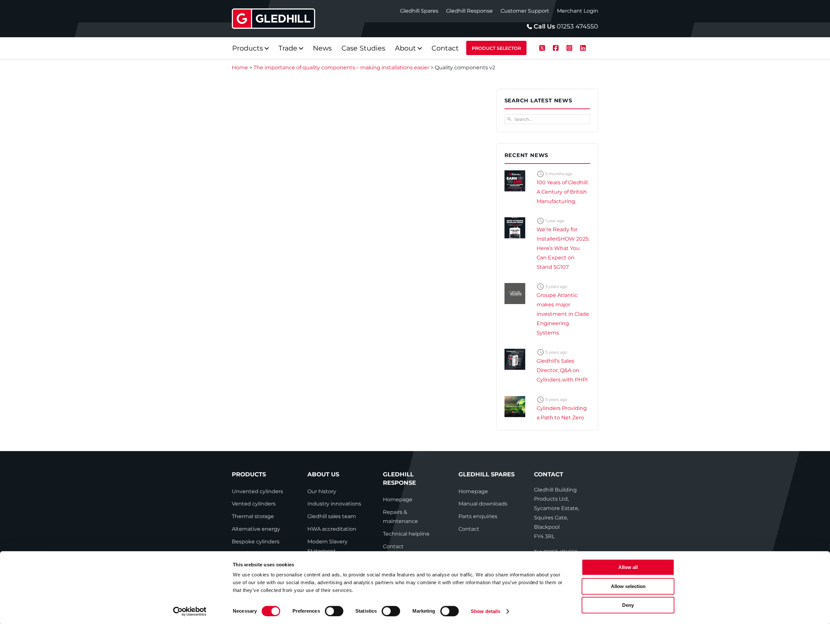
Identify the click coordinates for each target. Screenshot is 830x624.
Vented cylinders (254, 504)
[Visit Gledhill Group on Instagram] (570, 47)
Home (240, 67)
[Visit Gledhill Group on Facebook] (556, 47)
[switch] (334, 611)
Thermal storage (253, 516)
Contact (393, 546)
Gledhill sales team (331, 516)
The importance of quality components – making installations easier (341, 67)
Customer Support (525, 11)
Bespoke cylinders (255, 542)
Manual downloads (482, 504)
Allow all (628, 567)
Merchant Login (577, 11)
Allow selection (628, 586)
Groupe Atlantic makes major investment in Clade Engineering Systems (563, 313)
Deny (628, 605)
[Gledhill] (273, 18)
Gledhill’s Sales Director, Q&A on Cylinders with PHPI (562, 370)
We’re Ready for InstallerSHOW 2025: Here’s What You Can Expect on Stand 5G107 (563, 248)
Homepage (397, 499)
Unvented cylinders (257, 491)
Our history (321, 491)
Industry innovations (334, 504)
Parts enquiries (477, 516)
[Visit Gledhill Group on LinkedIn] (583, 47)
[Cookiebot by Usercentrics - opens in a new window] (189, 611)
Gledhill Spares (419, 11)
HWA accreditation (331, 529)
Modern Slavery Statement (327, 546)
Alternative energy (256, 529)
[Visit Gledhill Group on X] (543, 47)
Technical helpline (406, 534)
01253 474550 (577, 26)
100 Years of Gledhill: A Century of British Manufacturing (562, 191)
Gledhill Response (469, 11)
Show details (485, 611)
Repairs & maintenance (400, 517)
